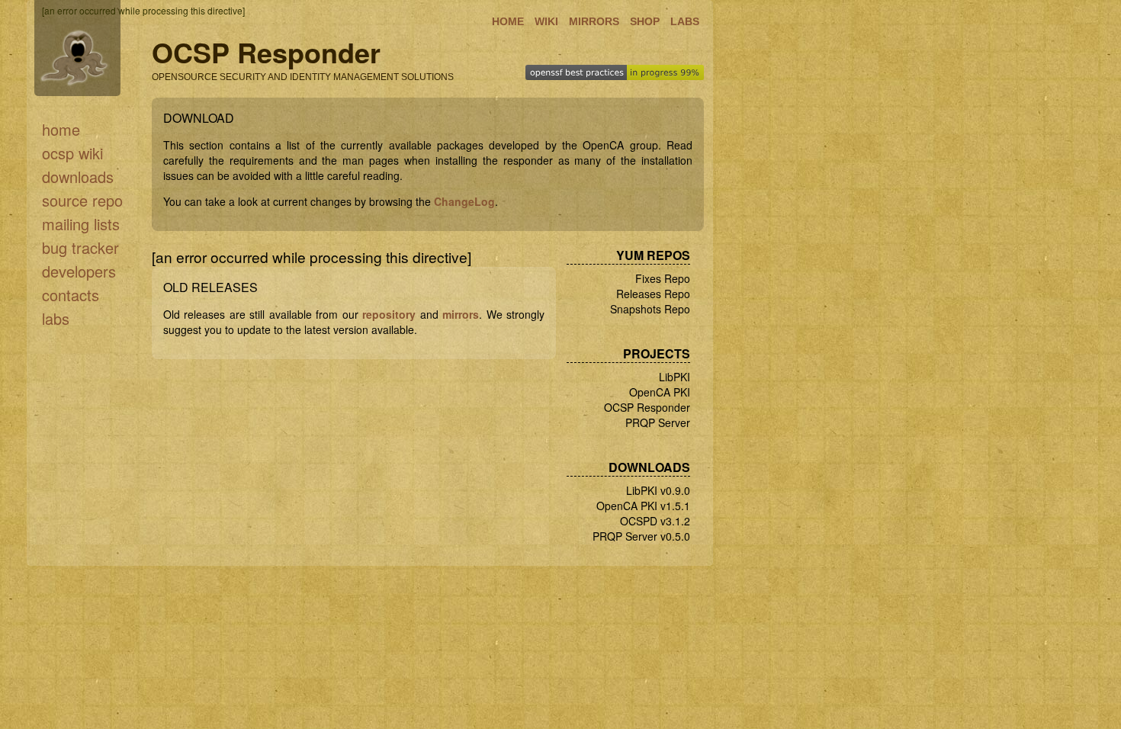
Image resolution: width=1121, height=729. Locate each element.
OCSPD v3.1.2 (655, 520)
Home (61, 129)
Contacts (70, 295)
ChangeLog (464, 201)
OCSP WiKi (72, 153)
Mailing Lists (81, 224)
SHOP (645, 21)
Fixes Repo (662, 278)
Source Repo (82, 200)
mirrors (460, 314)
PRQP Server (657, 422)
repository (389, 314)
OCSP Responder (647, 407)
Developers (79, 271)
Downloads (78, 176)
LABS (684, 21)
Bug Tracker (80, 247)
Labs (55, 318)
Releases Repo (653, 293)
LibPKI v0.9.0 (658, 490)
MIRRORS (594, 21)
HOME (508, 21)
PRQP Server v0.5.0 (641, 536)
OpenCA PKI (659, 392)
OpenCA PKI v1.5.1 (643, 505)
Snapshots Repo (650, 308)
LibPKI (674, 376)
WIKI (546, 21)
